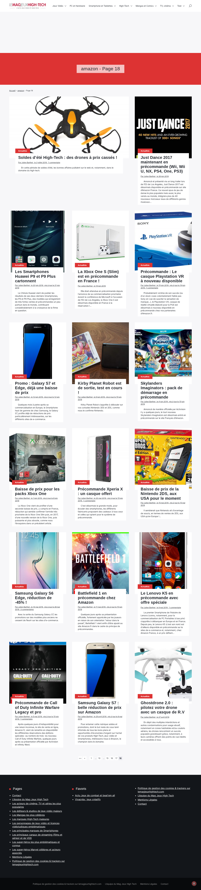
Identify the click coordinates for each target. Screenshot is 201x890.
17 (116, 758)
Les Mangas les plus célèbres (28, 815)
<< (80, 758)
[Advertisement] (88, 20)
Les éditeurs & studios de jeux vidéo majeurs (37, 811)
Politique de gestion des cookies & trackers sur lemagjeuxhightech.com (67, 884)
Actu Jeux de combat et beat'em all (95, 795)
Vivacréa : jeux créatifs (87, 799)
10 (99, 758)
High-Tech (124, 6)
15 (107, 758)
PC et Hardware (77, 6)
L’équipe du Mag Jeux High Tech (30, 799)
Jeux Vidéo (57, 6)
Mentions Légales (22, 856)
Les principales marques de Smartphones (35, 830)
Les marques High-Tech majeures (30, 819)
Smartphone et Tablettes (101, 6)
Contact (16, 795)
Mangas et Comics (144, 6)
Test (179, 6)
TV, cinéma (165, 6)
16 (112, 758)
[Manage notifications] (194, 883)
